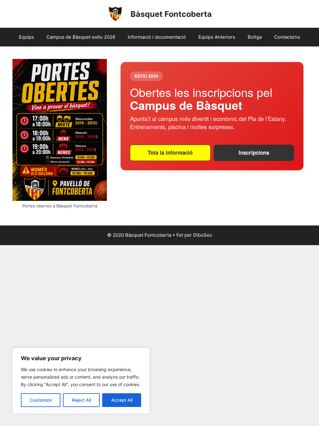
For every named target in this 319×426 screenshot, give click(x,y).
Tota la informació (170, 152)
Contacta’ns (287, 37)
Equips (26, 37)
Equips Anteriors (216, 37)
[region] (81, 381)
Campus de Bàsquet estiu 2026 (80, 37)
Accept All (121, 400)
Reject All (81, 400)
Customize (41, 400)
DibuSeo (202, 235)
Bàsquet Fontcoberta (171, 14)
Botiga (255, 37)
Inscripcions (254, 152)
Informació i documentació (157, 37)
